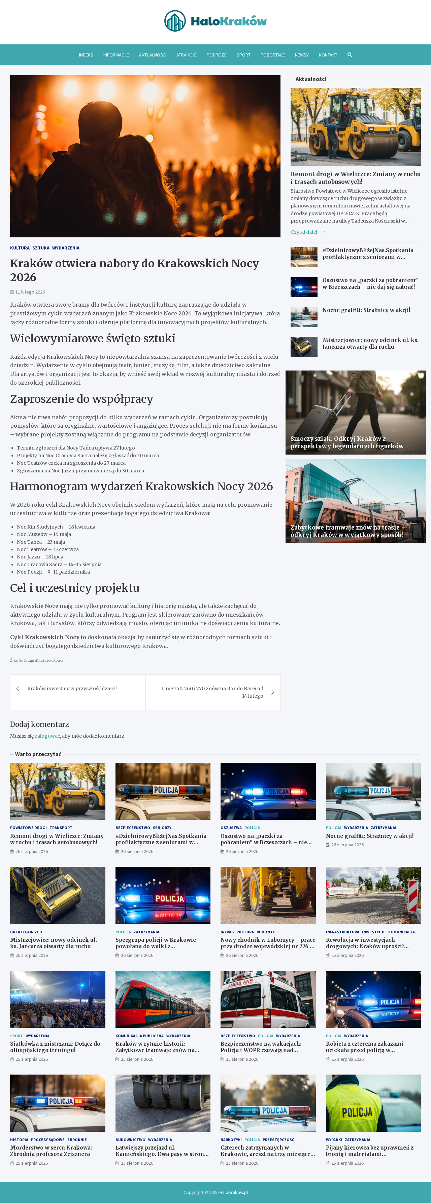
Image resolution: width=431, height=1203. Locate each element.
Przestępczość (278, 1139)
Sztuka (40, 248)
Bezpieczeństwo (132, 827)
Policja (252, 827)
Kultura (20, 248)
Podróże (217, 55)
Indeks (86, 55)
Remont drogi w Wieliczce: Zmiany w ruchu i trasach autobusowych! (356, 177)
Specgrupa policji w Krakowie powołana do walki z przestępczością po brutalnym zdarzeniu (155, 950)
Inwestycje (374, 931)
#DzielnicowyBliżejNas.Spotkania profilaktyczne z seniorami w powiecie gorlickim (368, 257)
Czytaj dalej (304, 232)
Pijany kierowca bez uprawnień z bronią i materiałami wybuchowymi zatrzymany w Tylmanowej (369, 1157)
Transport (60, 827)
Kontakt (328, 55)
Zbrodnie (77, 1139)
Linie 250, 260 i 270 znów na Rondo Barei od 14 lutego (212, 692)
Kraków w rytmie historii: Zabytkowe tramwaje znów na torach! (155, 1050)
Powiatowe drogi (28, 827)
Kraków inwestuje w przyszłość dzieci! (72, 689)
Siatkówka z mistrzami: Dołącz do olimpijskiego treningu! (55, 1047)
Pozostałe (273, 55)
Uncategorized (26, 931)
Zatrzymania (383, 827)
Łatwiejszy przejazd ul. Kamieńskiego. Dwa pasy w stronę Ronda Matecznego (161, 1154)
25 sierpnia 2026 (347, 955)
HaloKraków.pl (234, 1192)
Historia (19, 1139)
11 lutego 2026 (30, 292)
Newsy (302, 55)
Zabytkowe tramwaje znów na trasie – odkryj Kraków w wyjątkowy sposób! (348, 531)
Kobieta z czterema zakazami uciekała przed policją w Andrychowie (364, 1050)
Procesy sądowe (48, 1139)
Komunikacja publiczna (139, 1035)
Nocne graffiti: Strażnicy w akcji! (366, 310)
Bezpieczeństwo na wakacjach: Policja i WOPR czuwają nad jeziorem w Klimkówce (261, 1050)
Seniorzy (162, 827)
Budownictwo (130, 1139)
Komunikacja (401, 931)
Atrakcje (186, 55)
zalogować (47, 736)
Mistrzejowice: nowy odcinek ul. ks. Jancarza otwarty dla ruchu (371, 343)
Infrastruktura (237, 931)
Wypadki (334, 1139)
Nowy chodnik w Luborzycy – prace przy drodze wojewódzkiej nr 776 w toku (268, 946)
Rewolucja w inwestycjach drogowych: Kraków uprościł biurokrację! (365, 946)
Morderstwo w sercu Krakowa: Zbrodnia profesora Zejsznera (51, 1151)
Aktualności (152, 55)
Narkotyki (231, 1139)
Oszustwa (231, 827)
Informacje (116, 55)
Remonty (266, 931)
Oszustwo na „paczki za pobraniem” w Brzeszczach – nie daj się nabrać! (370, 283)
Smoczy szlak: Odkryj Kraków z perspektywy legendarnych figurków (347, 442)
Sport (244, 55)
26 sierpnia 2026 (31, 851)
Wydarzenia (65, 248)
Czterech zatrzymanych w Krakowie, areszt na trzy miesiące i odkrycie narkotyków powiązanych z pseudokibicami (268, 1157)
